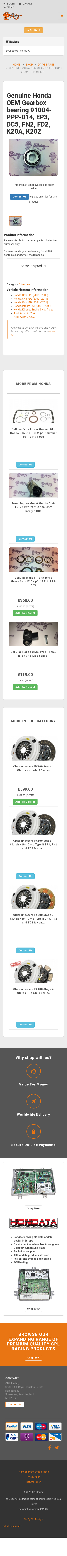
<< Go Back (33, 30)
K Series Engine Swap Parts (37, 309)
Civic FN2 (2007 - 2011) (35, 302)
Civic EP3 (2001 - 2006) (35, 295)
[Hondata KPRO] (33, 1284)
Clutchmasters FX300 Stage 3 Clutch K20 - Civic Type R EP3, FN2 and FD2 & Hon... (33, 919)
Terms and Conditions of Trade (33, 1472)
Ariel (16, 313)
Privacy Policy (33, 1477)
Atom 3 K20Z (27, 316)
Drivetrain (46, 64)
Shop (29, 64)
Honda (17, 295)
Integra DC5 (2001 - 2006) (36, 306)
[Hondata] (33, 1223)
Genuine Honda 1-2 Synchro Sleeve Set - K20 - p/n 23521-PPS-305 (33, 581)
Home (17, 64)
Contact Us (19, 196)
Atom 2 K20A (27, 313)
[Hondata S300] (33, 1184)
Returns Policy (33, 1482)
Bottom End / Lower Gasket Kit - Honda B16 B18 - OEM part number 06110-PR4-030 (33, 433)
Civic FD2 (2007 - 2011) (35, 298)
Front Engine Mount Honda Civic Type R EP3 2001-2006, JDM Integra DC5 (33, 507)
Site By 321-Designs (33, 1519)
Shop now (33, 1357)
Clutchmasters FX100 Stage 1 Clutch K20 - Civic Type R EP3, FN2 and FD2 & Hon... (33, 844)
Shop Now (33, 1208)
